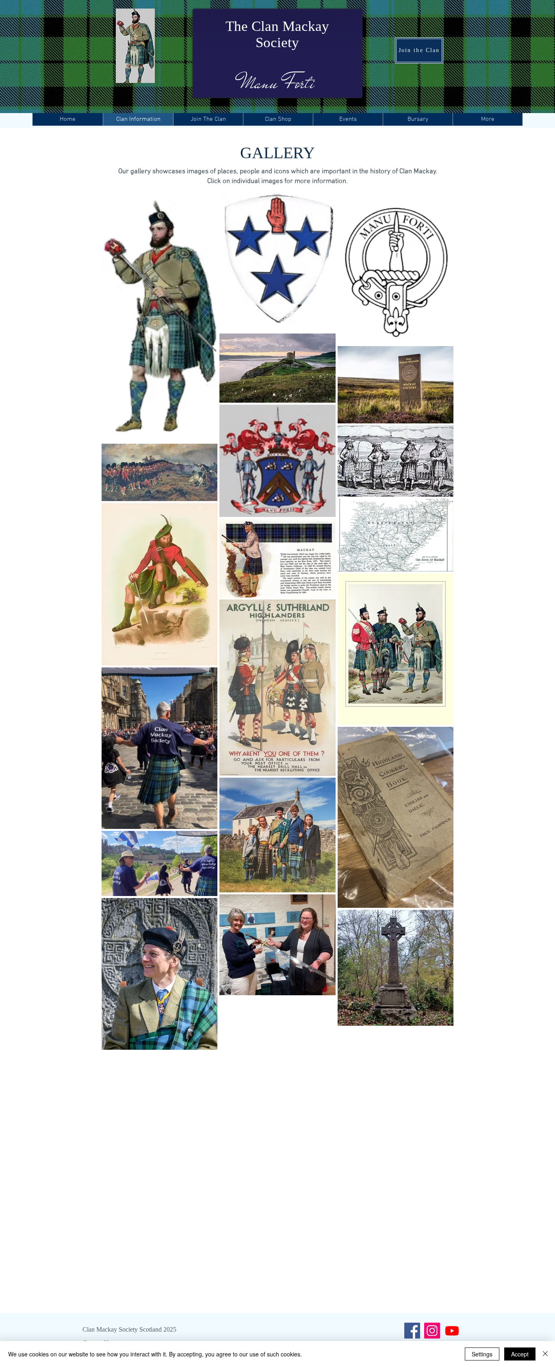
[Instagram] (432, 1331)
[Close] (545, 1353)
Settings (482, 1354)
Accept (520, 1354)
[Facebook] (412, 1331)
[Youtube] (452, 1331)
